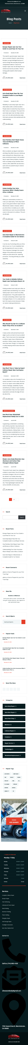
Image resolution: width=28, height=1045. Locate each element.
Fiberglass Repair (6, 918)
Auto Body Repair (7, 89)
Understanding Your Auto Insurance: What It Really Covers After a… (14, 669)
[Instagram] (18, 689)
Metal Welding (5, 908)
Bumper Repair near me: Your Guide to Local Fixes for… (14, 638)
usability (7, 791)
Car (5, 777)
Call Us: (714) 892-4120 (10, 963)
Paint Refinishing (6, 902)
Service (13, 787)
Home (10, 23)
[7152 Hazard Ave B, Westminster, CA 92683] (14, 1009)
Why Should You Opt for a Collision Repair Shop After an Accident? (14, 325)
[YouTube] (18, 605)
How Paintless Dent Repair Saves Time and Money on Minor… (14, 659)
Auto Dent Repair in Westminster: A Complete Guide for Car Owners (13, 236)
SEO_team (10, 78)
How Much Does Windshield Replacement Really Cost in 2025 (13, 416)
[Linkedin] (14, 605)
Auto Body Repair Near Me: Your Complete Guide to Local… (13, 648)
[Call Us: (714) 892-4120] (14, 950)
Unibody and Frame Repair (8, 905)
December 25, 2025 (8, 642)
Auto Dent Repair (7, 231)
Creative (7, 737)
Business (7, 724)
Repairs (6, 787)
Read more (22, 78)
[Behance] (16, 605)
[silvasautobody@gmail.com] (14, 977)
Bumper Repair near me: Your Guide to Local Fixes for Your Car (13, 48)
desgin (18, 777)
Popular (15, 784)
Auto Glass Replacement (8, 928)
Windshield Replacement (9, 410)
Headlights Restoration (7, 924)
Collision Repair (7, 136)
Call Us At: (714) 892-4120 (14, 1042)
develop (6, 780)
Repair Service (7, 43)
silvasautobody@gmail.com (14, 1)
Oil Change (7, 784)
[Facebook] (9, 605)
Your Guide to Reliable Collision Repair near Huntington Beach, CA (13, 280)
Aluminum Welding (6, 911)
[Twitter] (11, 605)
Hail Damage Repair (6, 921)
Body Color (15, 774)
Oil (19, 780)
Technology (8, 749)
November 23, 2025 (8, 662)
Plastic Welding (5, 915)
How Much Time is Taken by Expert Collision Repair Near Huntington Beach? (14, 370)
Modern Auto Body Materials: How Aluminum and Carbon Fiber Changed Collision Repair (13, 461)
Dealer (11, 777)
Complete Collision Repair (8, 895)
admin (4, 572)
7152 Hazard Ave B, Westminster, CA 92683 (15, 3)
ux (13, 791)
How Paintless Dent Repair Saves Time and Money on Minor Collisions (13, 142)
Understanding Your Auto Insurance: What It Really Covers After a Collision (13, 190)
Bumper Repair (5, 898)
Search (8, 512)
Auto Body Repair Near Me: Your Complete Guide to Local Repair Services (13, 95)
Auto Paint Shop (9, 718)
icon (13, 780)
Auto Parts (7, 774)
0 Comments (6, 52)
